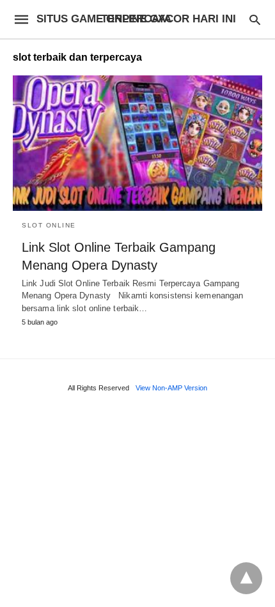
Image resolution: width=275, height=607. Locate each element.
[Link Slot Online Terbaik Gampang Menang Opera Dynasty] (137, 143)
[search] (255, 19)
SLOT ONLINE (49, 225)
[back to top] (246, 578)
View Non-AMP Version (171, 388)
